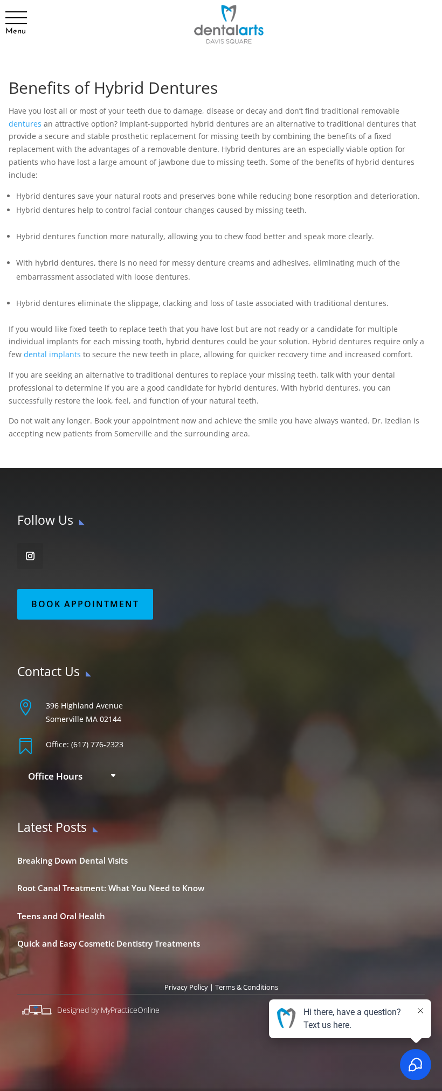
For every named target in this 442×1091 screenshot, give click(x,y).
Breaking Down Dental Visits (72, 860)
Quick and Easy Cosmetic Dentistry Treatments (108, 943)
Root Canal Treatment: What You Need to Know (110, 887)
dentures (25, 124)
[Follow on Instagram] (30, 556)
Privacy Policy (186, 987)
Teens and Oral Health (61, 916)
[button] (15, 18)
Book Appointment (85, 604)
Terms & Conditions (246, 987)
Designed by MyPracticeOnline (108, 1010)
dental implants (52, 354)
